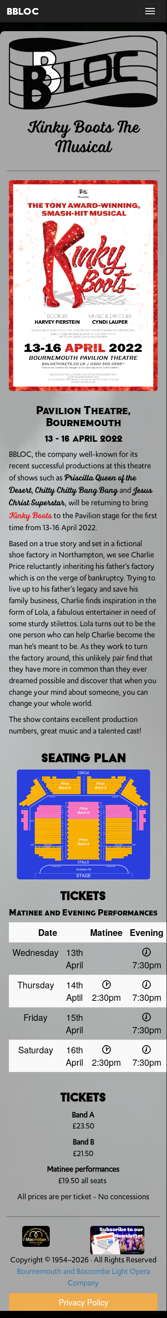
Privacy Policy (83, 1302)
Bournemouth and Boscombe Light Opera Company (83, 1277)
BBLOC (23, 11)
